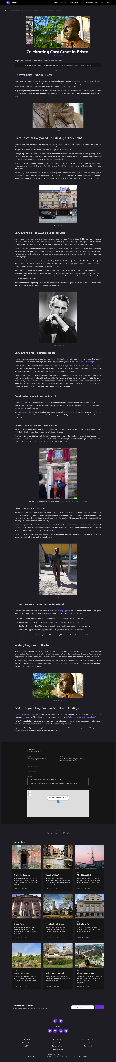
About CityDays (58, 1040)
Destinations (64, 3)
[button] (58, 802)
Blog (101, 3)
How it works (74, 3)
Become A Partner (58, 1046)
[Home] (6, 10)
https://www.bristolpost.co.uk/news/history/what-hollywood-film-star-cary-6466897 (54, 783)
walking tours (19, 408)
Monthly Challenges (27, 1040)
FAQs (82, 3)
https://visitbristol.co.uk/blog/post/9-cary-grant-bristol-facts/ (48, 779)
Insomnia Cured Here (58, 345)
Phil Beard (58, 225)
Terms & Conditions (88, 1040)
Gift (96, 3)
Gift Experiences (27, 1043)
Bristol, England (58, 55)
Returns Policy (58, 1043)
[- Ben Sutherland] (62, 32)
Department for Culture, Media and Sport (73, 501)
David (58, 130)
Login (107, 3)
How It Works (27, 1046)
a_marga (58, 597)
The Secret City (89, 1046)
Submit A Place (58, 1049)
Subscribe (99, 1007)
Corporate (89, 3)
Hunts (56, 3)
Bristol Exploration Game (82, 65)
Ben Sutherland (58, 701)
